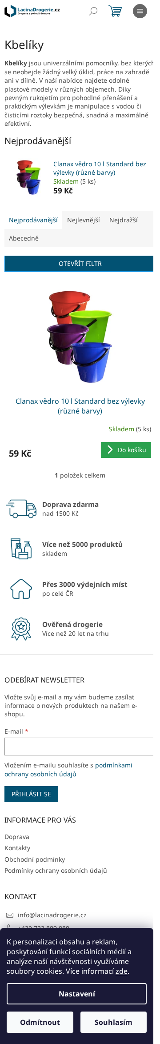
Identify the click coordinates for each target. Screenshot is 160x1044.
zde (122, 971)
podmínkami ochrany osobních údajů (68, 769)
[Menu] (140, 11)
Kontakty (17, 847)
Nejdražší (123, 220)
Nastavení (77, 994)
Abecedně (24, 238)
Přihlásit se (31, 794)
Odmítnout (40, 1022)
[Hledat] (93, 11)
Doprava (16, 836)
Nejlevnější (83, 220)
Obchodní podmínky (34, 859)
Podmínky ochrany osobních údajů (55, 870)
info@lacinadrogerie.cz (52, 915)
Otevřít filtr (80, 263)
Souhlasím (113, 1022)
